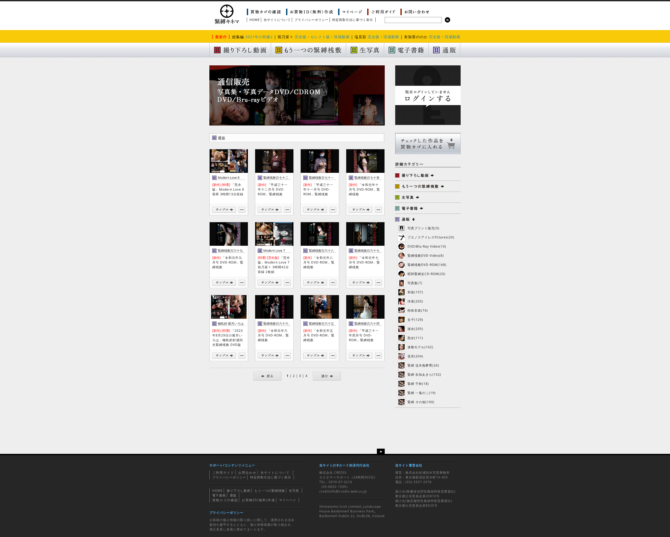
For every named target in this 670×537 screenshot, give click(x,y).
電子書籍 (219, 495)
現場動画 (342, 36)
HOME (254, 20)
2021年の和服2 (259, 36)
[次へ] (327, 376)
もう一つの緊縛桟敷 (269, 490)
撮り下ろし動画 (238, 490)
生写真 (294, 490)
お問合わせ (247, 472)
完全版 (300, 36)
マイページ (287, 500)
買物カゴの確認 (225, 500)
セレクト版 (320, 36)
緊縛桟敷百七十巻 (366, 177)
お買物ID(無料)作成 (258, 500)
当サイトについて (277, 20)
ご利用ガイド (223, 472)
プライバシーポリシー (311, 20)
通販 (233, 495)
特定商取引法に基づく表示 (352, 20)
